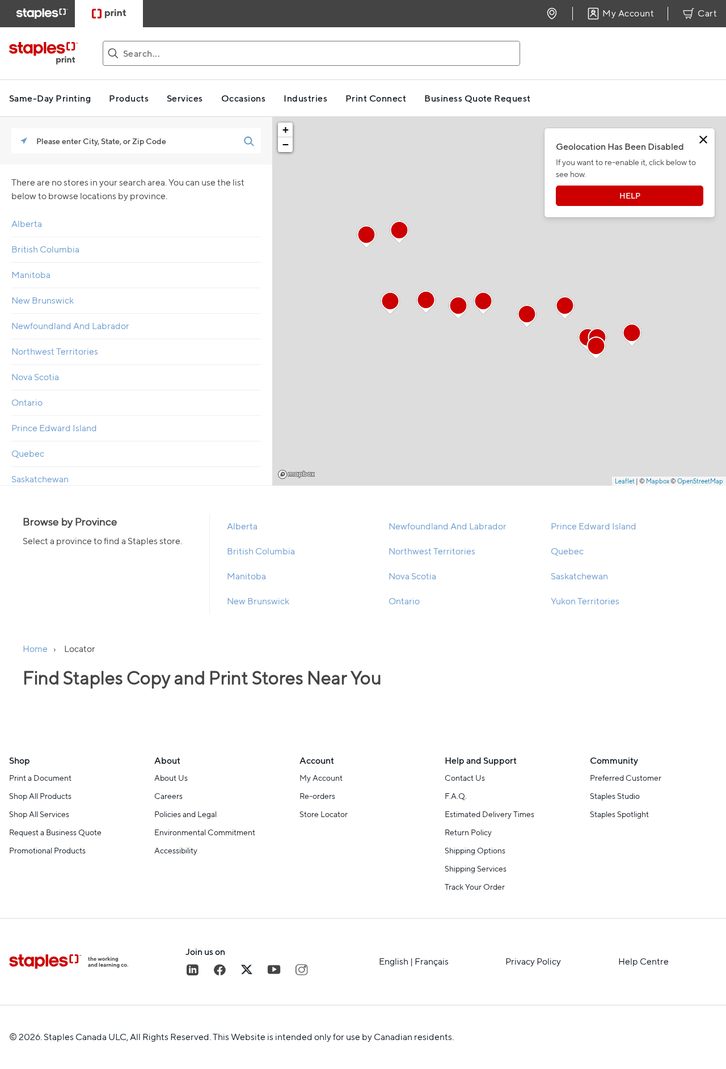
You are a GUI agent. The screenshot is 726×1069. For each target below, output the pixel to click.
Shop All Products (40, 796)
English (393, 961)
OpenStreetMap (700, 481)
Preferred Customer (625, 778)
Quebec (27, 453)
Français (432, 961)
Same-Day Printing (50, 98)
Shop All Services (39, 814)
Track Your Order (475, 887)
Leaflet (625, 481)
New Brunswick (42, 300)
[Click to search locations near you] (23, 140)
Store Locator (323, 814)
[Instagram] (301, 970)
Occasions (243, 98)
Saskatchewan (40, 479)
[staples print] (49, 53)
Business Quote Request (477, 98)
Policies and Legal (185, 814)
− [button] (285, 144)
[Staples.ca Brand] (97, 962)
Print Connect (375, 98)
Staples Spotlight (619, 814)
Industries (305, 98)
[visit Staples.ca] (42, 13)
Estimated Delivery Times (489, 814)
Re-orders (317, 796)
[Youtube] (274, 970)
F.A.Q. (456, 796)
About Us (171, 778)
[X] (247, 970)
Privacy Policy (533, 961)
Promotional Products (47, 851)
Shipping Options (475, 851)
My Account (321, 778)
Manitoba (30, 275)
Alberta (26, 223)
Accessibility (175, 851)
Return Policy (468, 832)
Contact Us (465, 778)
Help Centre (643, 961)
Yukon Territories (585, 601)
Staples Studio (615, 796)
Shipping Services (475, 869)
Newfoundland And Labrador (70, 326)
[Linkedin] (192, 970)
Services (185, 98)
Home (35, 648)
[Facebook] (219, 970)
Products (129, 98)
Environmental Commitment (204, 832)
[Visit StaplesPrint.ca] (109, 13)
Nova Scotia (35, 377)
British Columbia (45, 249)
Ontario (27, 402)
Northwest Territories (54, 351)
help (629, 195)
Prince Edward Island (54, 428)
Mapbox (296, 474)
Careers (168, 796)
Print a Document (40, 778)
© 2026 (24, 1037)
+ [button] (285, 130)
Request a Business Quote (55, 832)
